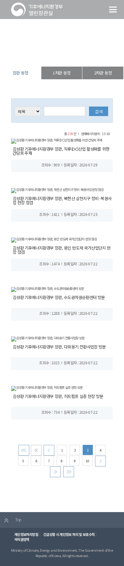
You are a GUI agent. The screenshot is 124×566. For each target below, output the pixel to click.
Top (17, 520)
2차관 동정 (103, 73)
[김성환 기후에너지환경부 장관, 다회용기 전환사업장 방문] (48, 338)
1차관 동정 (61, 73)
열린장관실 (40, 55)
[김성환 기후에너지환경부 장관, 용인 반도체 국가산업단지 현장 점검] (54, 239)
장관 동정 (80, 55)
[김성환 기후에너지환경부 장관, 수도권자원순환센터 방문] (47, 289)
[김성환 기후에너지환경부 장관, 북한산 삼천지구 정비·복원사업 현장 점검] (57, 190)
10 (87, 461)
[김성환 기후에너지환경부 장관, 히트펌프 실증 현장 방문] (47, 388)
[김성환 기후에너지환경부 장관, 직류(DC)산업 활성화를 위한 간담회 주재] (56, 140)
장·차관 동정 (60, 55)
